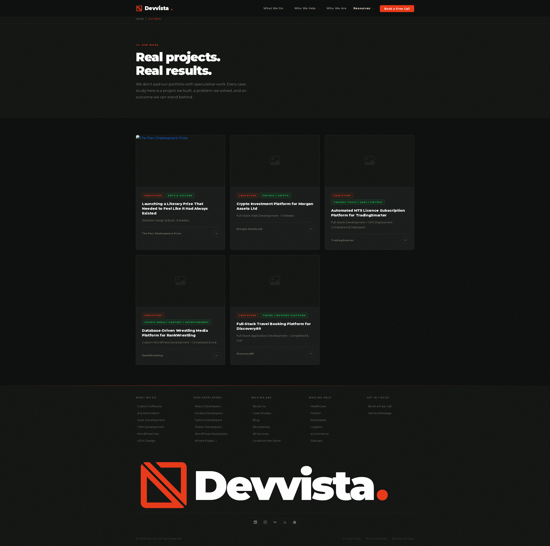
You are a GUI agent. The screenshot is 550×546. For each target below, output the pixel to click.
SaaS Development (151, 420)
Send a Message (379, 413)
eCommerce (319, 433)
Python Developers (208, 420)
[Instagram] (265, 522)
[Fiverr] (285, 522)
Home (140, 18)
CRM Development (150, 427)
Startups (316, 440)
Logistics (316, 427)
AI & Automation (148, 413)
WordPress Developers (211, 433)
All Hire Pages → (206, 440)
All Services (261, 433)
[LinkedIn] (255, 522)
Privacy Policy (352, 538)
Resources (362, 8)
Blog (256, 420)
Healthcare (318, 406)
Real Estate (318, 420)
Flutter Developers (208, 427)
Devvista (159, 8)
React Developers (207, 406)
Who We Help (305, 8)
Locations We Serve (267, 440)
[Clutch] (294, 522)
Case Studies (262, 413)
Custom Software (149, 406)
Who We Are (337, 8)
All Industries (261, 427)
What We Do (273, 8)
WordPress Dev (148, 433)
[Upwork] (275, 522)
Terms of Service (376, 538)
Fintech (315, 413)
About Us (259, 406)
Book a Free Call (397, 8)
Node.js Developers (209, 413)
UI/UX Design (146, 440)
